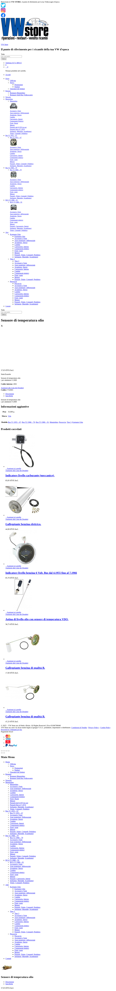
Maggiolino (13, 101)
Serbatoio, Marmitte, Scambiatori (20, 131)
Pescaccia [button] (13, 281)
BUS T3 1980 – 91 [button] (11, 200)
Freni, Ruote (14, 123)
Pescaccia (17, 284)
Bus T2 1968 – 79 (16, 170)
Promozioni (18, 85)
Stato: (3, 374)
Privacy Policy (93, 728)
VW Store (4, 45)
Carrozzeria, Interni (16, 119)
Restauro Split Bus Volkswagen (21, 95)
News (12, 766)
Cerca (4, 59)
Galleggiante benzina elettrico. (23, 524)
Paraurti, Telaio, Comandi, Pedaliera (21, 164)
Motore (12, 125)
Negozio (8, 97)
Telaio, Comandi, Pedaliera (18, 133)
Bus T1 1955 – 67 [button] (11, 135)
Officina (13, 81)
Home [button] (7, 79)
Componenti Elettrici (16, 121)
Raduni (17, 87)
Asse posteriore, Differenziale (19, 113)
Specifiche (9, 396)
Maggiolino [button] (9, 99)
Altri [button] (6, 232)
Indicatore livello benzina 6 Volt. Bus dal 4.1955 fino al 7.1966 (41, 572)
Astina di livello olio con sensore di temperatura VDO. (36, 619)
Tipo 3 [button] (12, 259)
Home (7, 762)
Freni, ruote (14, 160)
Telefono (8, 63)
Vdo (9, 416)
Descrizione (9, 394)
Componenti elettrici (16, 157)
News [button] (12, 83)
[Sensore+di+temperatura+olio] (2, 326)
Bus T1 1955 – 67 (16, 137)
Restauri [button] (8, 91)
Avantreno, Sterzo (16, 115)
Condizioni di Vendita (79, 728)
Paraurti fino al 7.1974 (17, 129)
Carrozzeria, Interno (16, 188)
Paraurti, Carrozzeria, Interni (19, 226)
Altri (7, 885)
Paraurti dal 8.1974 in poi (18, 127)
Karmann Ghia (19, 236)
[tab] (60, 394)
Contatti (8, 306)
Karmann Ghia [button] (15, 234)
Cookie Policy (105, 728)
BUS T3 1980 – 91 (16, 202)
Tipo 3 (16, 261)
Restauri (8, 774)
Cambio (12, 117)
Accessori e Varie (15, 111)
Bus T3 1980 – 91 (42, 422)
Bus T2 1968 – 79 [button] (11, 168)
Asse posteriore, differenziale (19, 214)
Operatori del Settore (17, 89)
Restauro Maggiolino (17, 93)
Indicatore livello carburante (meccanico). (29, 475)
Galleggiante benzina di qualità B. (25, 667)
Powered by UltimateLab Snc (11, 730)
